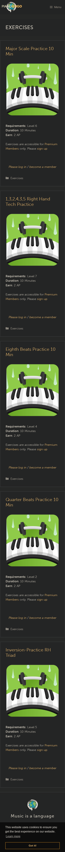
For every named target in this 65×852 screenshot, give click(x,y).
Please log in (17, 167)
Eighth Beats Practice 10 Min (31, 351)
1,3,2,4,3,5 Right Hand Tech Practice (28, 201)
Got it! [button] (32, 845)
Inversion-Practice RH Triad (28, 652)
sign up (42, 148)
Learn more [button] (13, 836)
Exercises (16, 178)
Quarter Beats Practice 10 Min (32, 502)
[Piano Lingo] (12, 7)
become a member (42, 167)
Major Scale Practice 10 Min (30, 51)
